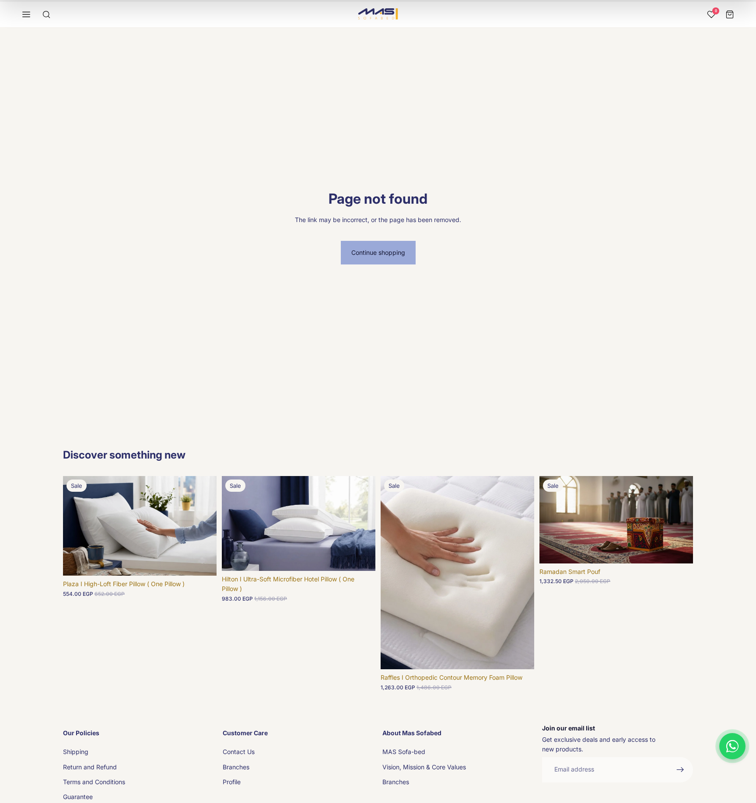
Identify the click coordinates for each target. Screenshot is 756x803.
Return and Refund (90, 767)
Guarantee (78, 796)
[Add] (203, 562)
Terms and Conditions (94, 782)
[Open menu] (26, 14)
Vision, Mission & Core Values (424, 767)
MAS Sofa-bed (403, 751)
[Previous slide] (76, 525)
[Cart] (729, 14)
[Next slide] (203, 525)
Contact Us (239, 751)
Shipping (75, 751)
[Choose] (679, 550)
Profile (232, 782)
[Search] (46, 14)
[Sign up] (680, 770)
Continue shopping (378, 252)
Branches (236, 767)
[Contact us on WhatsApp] (732, 746)
